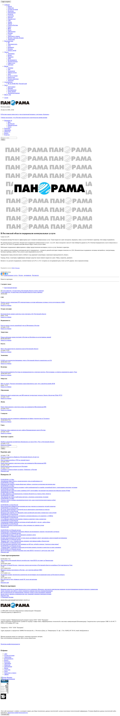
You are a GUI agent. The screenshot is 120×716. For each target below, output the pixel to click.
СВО (9, 20)
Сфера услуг (11, 63)
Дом (9, 69)
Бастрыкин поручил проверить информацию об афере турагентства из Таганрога (25, 418)
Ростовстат (35, 275)
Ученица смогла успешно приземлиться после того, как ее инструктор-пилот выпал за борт (28, 500)
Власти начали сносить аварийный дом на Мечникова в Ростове (20, 325)
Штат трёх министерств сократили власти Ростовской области (19, 348)
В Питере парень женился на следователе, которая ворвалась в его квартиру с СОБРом (27, 516)
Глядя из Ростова (13, 25)
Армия (10, 22)
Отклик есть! (12, 19)
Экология (10, 80)
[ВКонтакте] (1, 274)
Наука (9, 30)
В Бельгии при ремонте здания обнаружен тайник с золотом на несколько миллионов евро (28, 484)
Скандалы (11, 15)
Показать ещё (5, 471)
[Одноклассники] (3, 274)
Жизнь (6, 668)
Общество (11, 8)
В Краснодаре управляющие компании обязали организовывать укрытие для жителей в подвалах (30, 531)
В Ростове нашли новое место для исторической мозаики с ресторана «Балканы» (25, 114)
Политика (11, 11)
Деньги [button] (6, 52)
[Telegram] (7, 274)
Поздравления (12, 90)
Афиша (10, 23)
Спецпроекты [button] (8, 82)
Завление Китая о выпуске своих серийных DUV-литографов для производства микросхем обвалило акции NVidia (35, 490)
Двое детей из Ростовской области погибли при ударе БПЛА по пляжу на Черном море (27, 560)
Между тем (7, 94)
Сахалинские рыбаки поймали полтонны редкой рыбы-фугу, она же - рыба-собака (25, 522)
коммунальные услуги (11, 275)
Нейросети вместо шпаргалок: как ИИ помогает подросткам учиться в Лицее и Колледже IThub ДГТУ (31, 395)
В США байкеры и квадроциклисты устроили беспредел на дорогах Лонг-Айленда (26, 493)
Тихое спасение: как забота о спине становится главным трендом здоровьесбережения (27, 591)
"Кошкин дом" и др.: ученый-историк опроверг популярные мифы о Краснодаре (25, 541)
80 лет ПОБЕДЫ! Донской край (17, 83)
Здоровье (10, 68)
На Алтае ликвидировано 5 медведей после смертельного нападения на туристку (25, 509)
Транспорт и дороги (14, 36)
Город (9, 27)
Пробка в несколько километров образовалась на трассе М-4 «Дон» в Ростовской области (27, 441)
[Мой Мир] (5, 274)
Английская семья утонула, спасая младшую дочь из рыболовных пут (22, 481)
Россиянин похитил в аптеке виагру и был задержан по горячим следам (22, 525)
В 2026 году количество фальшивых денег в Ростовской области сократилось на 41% (26, 360)
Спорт (10, 34)
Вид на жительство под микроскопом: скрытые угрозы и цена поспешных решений (26, 592)
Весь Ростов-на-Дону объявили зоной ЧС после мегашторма (19, 579)
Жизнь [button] (6, 66)
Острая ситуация (13, 9)
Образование (12, 12)
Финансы (10, 57)
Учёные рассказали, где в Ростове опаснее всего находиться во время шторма (24, 117)
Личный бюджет (13, 61)
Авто (9, 74)
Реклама (10, 33)
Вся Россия (11, 123)
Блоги (9, 127)
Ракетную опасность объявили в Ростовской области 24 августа (20, 457)
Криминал (11, 47)
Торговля (10, 64)
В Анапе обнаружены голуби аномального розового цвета (18, 534)
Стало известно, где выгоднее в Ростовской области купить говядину (22, 292)
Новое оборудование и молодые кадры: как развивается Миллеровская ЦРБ (23, 407)
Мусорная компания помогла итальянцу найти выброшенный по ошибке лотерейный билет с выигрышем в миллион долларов (39, 487)
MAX (13, 268)
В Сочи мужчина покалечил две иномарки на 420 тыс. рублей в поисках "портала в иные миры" (30, 544)
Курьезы (10, 49)
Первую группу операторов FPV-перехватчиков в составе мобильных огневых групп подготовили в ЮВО (33, 302)
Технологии (11, 71)
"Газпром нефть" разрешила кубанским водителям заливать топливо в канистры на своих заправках (31, 547)
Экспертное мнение (14, 93)
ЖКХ (9, 28)
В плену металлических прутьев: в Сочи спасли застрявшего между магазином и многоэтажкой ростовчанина (34, 538)
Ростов (21, 275)
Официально (11, 31)
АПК (9, 58)
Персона (10, 88)
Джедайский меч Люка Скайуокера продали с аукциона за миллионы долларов (24, 497)
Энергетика (11, 39)
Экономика (11, 53)
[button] (8, 120)
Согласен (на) (5, 714)
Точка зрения (12, 91)
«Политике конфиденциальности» (17, 712)
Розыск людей (12, 50)
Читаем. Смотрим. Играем (16, 38)
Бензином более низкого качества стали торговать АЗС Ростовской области (23, 314)
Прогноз (10, 17)
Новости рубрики (6, 305)
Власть (10, 6)
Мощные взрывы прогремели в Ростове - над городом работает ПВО (21, 570)
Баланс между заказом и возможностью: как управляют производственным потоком (26, 594)
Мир (9, 122)
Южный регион (12, 125)
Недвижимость (12, 60)
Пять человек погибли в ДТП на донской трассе (15, 460)
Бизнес (10, 55)
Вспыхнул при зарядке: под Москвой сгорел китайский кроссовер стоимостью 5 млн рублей (28, 512)
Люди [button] (6, 85)
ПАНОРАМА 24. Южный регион (11, 530)
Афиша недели (12, 72)
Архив (6, 97)
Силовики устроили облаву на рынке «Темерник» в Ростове (19, 469)
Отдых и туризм (12, 75)
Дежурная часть (12, 44)
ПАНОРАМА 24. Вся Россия (9, 505)
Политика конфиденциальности (10, 644)
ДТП (9, 45)
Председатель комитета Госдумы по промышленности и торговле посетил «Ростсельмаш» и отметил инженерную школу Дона (39, 372)
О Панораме (4, 597)
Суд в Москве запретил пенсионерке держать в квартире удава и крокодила (23, 519)
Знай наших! (11, 86)
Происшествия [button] (8, 41)
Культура (10, 14)
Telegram (17, 268)
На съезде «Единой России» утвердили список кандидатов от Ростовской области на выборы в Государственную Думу (36, 565)
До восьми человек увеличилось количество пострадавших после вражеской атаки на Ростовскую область (33, 574)
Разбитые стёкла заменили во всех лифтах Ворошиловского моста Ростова (23, 430)
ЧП (9, 42)
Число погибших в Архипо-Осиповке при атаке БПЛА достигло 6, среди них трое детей (27, 550)
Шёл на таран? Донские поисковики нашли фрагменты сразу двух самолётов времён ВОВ (28, 383)
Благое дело (11, 77)
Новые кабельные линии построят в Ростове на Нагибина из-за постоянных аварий (26, 337)
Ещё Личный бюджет (10, 287)
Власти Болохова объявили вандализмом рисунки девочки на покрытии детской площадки (28, 506)
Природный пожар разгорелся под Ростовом (14, 466)
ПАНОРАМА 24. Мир (7, 479)
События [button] (7, 4)
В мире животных (13, 79)
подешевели (27, 275)
